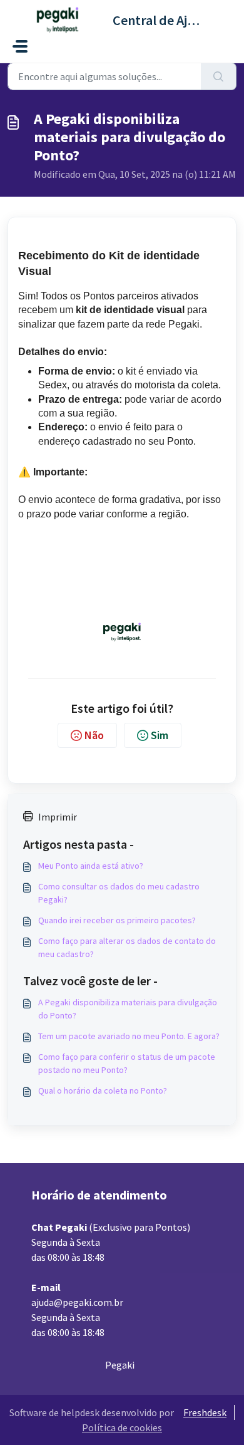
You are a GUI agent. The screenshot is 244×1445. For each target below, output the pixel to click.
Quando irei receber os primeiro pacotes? (117, 920)
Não (94, 735)
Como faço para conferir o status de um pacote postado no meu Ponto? (126, 1063)
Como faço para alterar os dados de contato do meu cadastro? (127, 947)
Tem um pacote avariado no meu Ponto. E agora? (129, 1036)
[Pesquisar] (218, 76)
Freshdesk (204, 1412)
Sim (159, 735)
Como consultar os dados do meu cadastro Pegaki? (119, 893)
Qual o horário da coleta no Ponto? (102, 1090)
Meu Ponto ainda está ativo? (90, 865)
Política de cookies (122, 1427)
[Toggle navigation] (20, 46)
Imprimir (57, 817)
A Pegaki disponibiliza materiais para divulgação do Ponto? (127, 1009)
